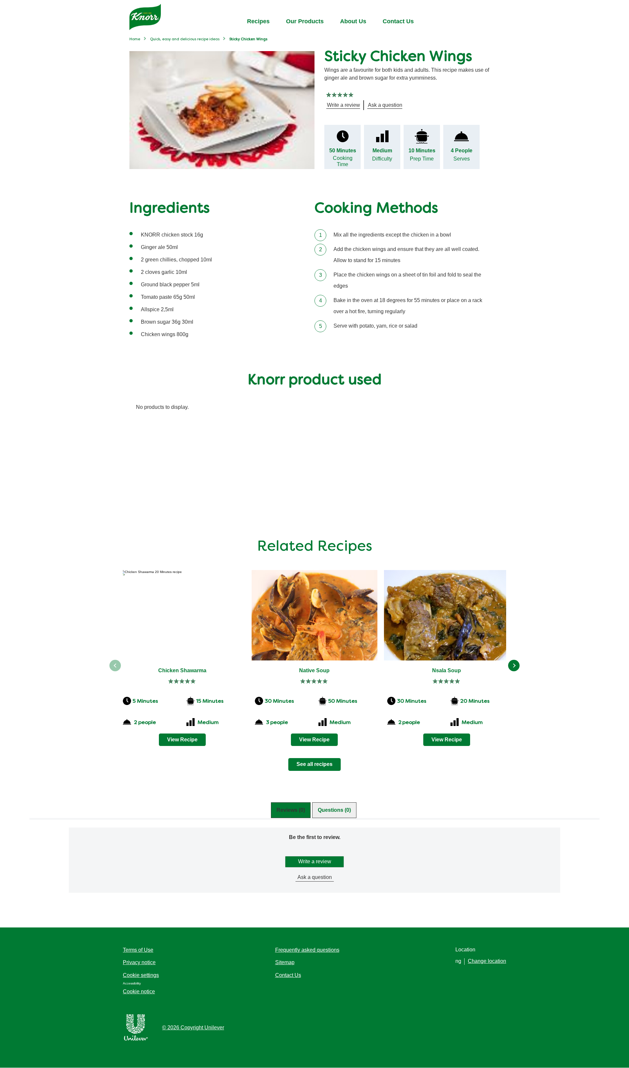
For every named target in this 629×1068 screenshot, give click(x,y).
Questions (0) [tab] (334, 810)
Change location (487, 961)
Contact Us (398, 21)
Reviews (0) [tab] (290, 810)
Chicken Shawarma (182, 670)
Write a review (314, 861)
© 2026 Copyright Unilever (193, 1027)
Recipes (258, 21)
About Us (353, 21)
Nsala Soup (446, 670)
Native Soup (314, 670)
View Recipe (182, 739)
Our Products (305, 21)
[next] (514, 665)
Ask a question (314, 877)
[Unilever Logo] (136, 1039)
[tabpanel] (314, 871)
